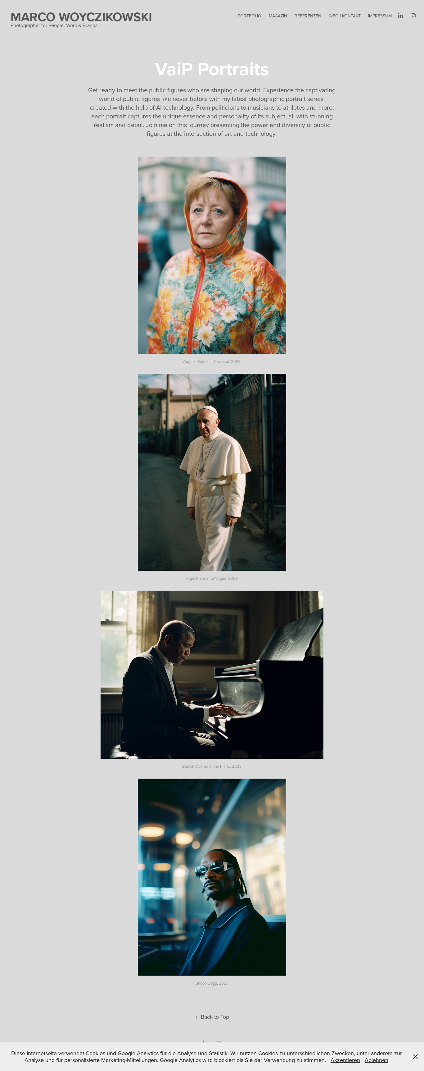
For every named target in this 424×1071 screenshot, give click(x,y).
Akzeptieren (345, 1060)
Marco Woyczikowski (81, 17)
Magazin (278, 16)
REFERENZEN (308, 16)
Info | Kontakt (345, 16)
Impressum (380, 16)
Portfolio (249, 16)
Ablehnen (376, 1060)
